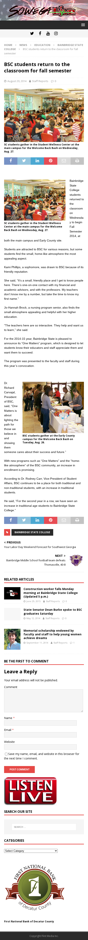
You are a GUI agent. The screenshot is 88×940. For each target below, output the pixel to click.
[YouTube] (48, 33)
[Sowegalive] (44, 18)
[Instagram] (56, 33)
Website (9, 742)
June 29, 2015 (33, 601)
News (23, 45)
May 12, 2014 (33, 618)
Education (42, 45)
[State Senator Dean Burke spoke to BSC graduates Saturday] (12, 614)
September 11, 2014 (37, 642)
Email (8, 730)
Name (8, 718)
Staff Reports (40, 81)
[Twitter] (32, 33)
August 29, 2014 (16, 81)
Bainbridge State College (32, 532)
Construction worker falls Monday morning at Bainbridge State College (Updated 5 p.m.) (51, 592)
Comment (10, 687)
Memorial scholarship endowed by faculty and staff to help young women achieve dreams (52, 634)
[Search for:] (44, 826)
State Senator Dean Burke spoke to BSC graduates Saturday (53, 611)
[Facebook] (40, 33)
